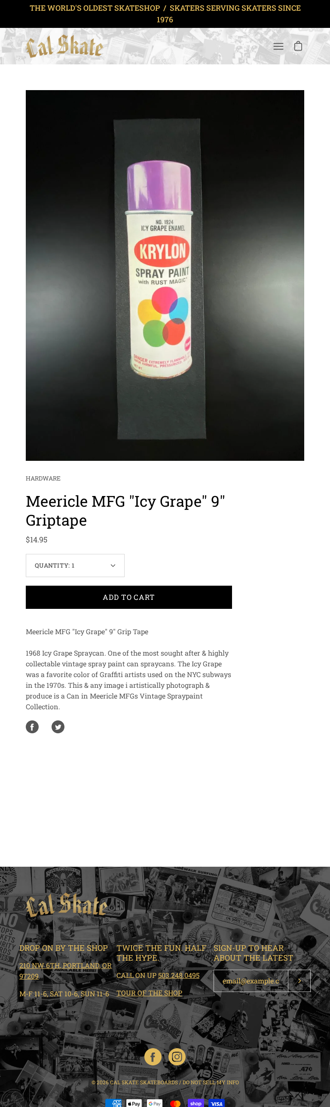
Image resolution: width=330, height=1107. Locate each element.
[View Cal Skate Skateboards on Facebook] (153, 1056)
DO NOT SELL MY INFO (211, 1082)
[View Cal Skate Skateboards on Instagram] (177, 1056)
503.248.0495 (178, 975)
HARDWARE (43, 478)
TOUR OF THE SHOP (149, 992)
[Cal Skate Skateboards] (64, 46)
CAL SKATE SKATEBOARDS (144, 1082)
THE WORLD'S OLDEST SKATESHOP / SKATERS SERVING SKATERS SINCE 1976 (165, 13)
